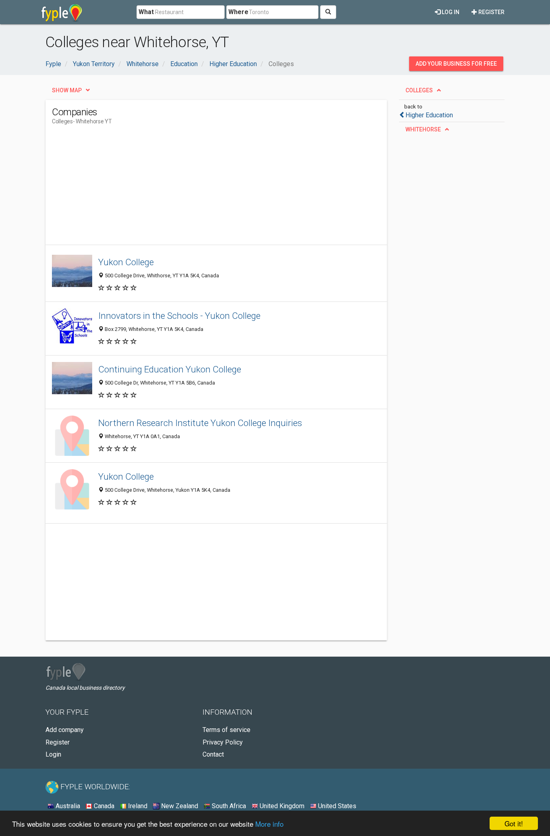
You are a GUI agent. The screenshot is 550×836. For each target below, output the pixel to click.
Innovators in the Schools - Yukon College (179, 315)
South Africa (228, 806)
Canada (103, 806)
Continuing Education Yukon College (169, 369)
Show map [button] (67, 90)
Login (53, 754)
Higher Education (429, 115)
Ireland (136, 806)
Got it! (514, 823)
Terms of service (226, 730)
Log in (449, 12)
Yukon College (126, 262)
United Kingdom (281, 806)
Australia (67, 806)
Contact (213, 754)
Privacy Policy (223, 742)
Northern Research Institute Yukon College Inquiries (200, 423)
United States (336, 806)
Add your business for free (456, 63)
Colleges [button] (419, 90)
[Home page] (61, 12)
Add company (64, 730)
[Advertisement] (198, 188)
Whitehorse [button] (423, 129)
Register (491, 12)
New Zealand (178, 806)
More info (269, 824)
